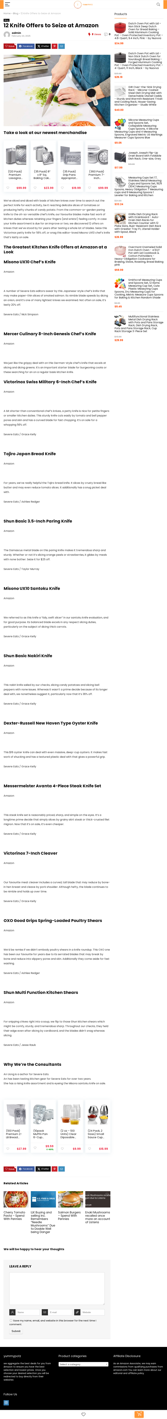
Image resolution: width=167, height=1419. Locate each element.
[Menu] (7, 4)
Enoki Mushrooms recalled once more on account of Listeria (97, 1217)
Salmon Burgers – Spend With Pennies (69, 1215)
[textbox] (83, 1364)
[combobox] (83, 1364)
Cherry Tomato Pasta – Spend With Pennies (14, 1215)
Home (7, 13)
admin (16, 33)
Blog (15, 13)
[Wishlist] (83, 1414)
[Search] (158, 4)
